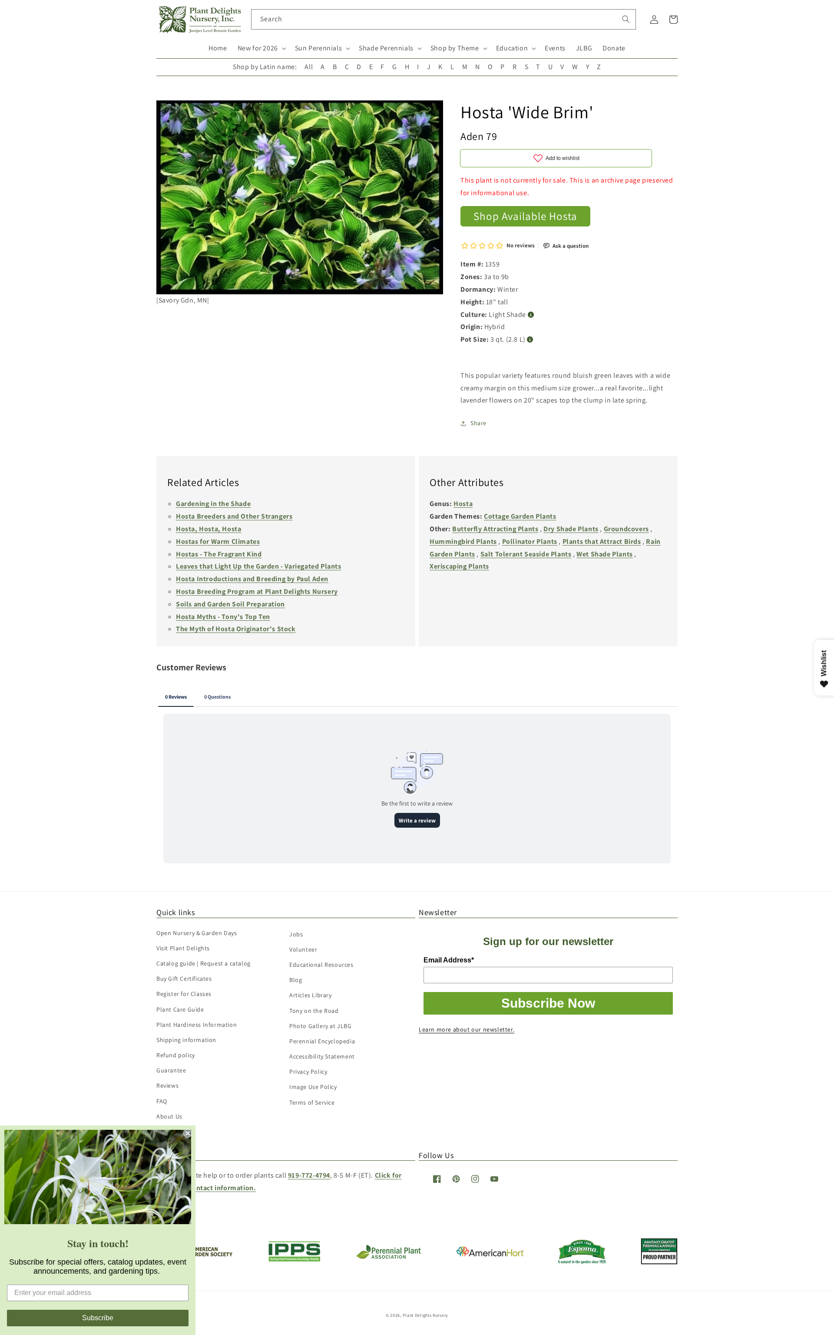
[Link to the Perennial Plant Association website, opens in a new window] (388, 1257)
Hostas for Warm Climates (218, 541)
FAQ (161, 1101)
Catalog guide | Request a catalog (203, 963)
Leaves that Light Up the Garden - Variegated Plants (258, 566)
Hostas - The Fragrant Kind (219, 554)
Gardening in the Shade (213, 503)
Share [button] (478, 423)
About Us (169, 1116)
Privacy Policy (308, 1071)
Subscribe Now (548, 1003)
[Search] (625, 19)
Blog (295, 980)
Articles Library (310, 995)
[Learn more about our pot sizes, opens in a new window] (530, 339)
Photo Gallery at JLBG (320, 1026)
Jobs (296, 934)
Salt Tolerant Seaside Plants (526, 554)
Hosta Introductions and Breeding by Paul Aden (252, 578)
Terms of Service (312, 1102)
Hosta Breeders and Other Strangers (234, 516)
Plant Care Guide (180, 1009)
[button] (261, 48)
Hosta (463, 503)
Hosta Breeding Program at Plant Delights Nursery (257, 591)
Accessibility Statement (322, 1056)
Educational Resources (321, 965)
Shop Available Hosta (525, 216)
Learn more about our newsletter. (466, 1029)
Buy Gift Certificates (184, 978)
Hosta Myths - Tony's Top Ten (223, 616)
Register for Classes (184, 994)
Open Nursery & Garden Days (196, 933)
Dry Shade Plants (571, 528)
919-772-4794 (309, 1175)
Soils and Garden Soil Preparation (230, 604)
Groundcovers (626, 528)
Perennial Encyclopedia (322, 1041)
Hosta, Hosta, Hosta (208, 528)
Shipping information (186, 1040)
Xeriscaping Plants (459, 566)
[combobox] (444, 19)
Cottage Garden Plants (520, 516)
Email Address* (449, 960)
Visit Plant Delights (183, 948)
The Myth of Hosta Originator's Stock (236, 628)
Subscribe (97, 1318)
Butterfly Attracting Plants (495, 528)
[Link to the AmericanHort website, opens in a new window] (490, 1253)
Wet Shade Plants (604, 554)
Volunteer (303, 949)
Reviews (167, 1085)
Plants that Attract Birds (602, 541)
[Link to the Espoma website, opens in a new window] (582, 1261)
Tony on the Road (314, 1011)
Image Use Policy (313, 1087)
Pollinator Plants (529, 541)
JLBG (584, 48)
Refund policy (175, 1055)
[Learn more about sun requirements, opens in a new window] (531, 315)
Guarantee (171, 1070)
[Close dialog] (187, 1133)
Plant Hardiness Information (196, 1025)
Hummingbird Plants (463, 541)
